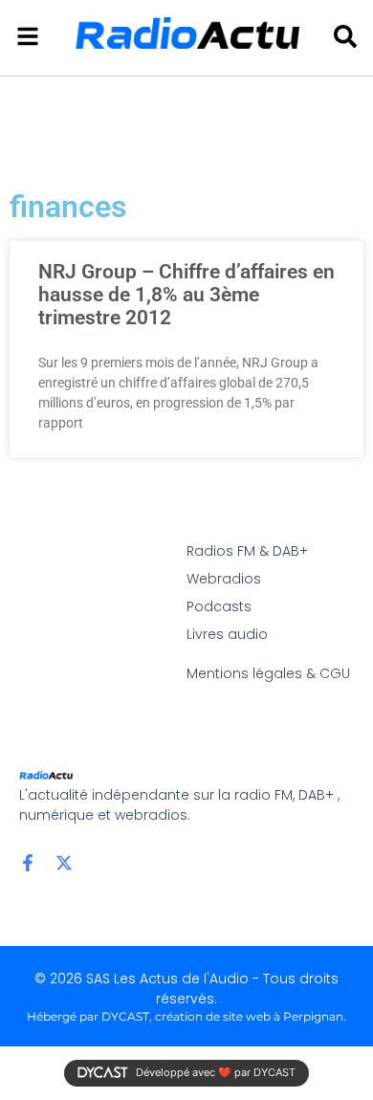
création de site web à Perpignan (249, 1016)
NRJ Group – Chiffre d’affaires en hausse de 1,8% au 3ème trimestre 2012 (186, 294)
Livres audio (227, 634)
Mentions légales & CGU (268, 673)
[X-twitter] (64, 862)
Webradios (223, 578)
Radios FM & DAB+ (247, 551)
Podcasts (219, 606)
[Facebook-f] (27, 862)
